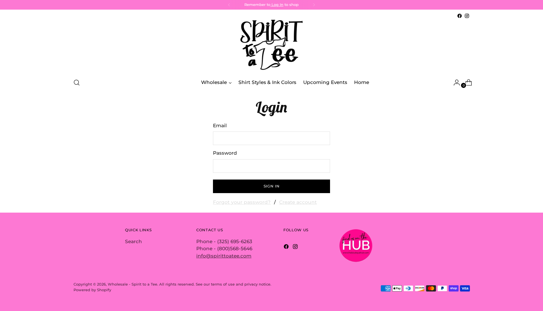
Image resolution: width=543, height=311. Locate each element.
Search (133, 241)
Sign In (272, 186)
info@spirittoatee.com (223, 256)
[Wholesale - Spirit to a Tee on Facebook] (459, 15)
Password (225, 153)
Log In (276, 4)
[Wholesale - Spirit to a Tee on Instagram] (466, 15)
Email (220, 125)
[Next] (314, 5)
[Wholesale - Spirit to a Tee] (271, 46)
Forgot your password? (242, 202)
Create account (298, 202)
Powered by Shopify (92, 290)
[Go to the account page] (454, 82)
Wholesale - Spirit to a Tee (132, 284)
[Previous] (229, 5)
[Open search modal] (76, 82)
